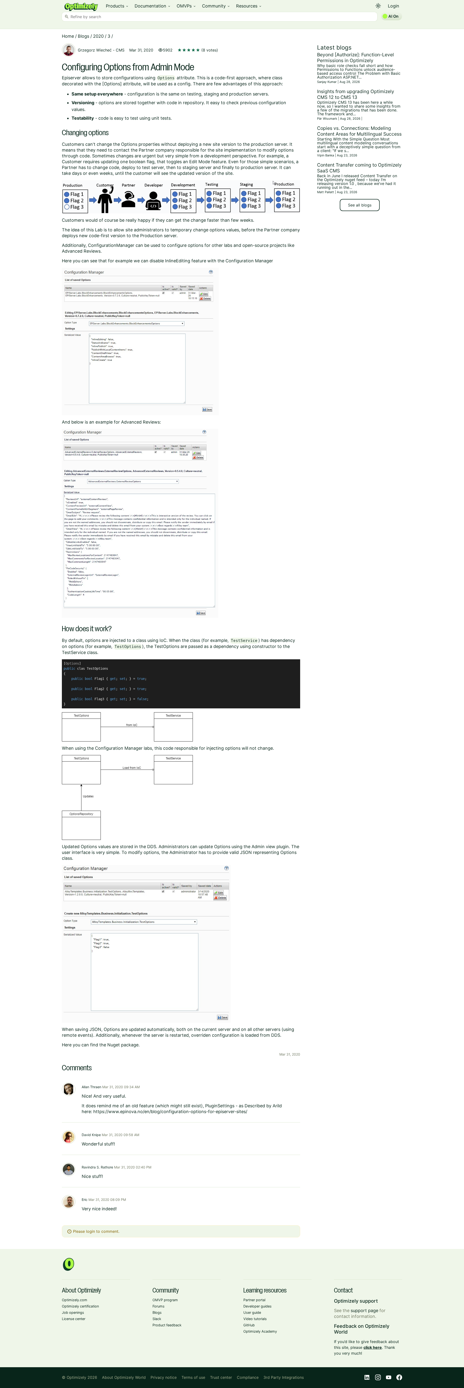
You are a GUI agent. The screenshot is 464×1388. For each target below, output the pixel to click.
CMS (120, 50)
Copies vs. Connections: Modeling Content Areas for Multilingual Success (359, 131)
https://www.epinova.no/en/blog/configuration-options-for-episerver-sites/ (170, 1111)
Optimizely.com (74, 1300)
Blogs (83, 36)
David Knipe (91, 1135)
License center (73, 1319)
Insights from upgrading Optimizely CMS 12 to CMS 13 (355, 94)
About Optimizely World (124, 1377)
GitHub (249, 1325)
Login (393, 5)
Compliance (248, 1377)
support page (364, 1310)
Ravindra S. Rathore (97, 1167)
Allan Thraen (91, 1087)
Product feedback (166, 1325)
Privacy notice (164, 1377)
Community (216, 5)
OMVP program (165, 1300)
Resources (249, 5)
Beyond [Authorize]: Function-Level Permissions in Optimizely (355, 57)
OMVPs (186, 5)
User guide (252, 1312)
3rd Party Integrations (283, 1377)
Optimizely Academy (260, 1331)
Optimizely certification (80, 1306)
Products (117, 5)
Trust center (221, 1377)
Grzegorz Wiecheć (95, 50)
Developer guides (257, 1306)
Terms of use (193, 1377)
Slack (156, 1319)
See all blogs (359, 205)
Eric (84, 1199)
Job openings (73, 1312)
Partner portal (254, 1300)
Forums (158, 1306)
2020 (98, 36)
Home (68, 36)
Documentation (153, 5)
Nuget (113, 1044)
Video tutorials (255, 1319)
